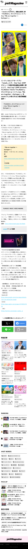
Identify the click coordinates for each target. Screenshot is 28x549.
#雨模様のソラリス (6, 355)
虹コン (11, 459)
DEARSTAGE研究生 (16, 477)
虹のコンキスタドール (15, 456)
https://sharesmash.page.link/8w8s (15, 224)
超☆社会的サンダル (6, 399)
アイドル (19, 459)
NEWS (2, 9)
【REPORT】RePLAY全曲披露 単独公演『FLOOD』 (13, 522)
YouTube (5, 459)
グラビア (23, 471)
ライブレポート (6, 471)
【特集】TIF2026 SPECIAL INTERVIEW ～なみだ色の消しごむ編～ (14, 530)
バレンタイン (6, 465)
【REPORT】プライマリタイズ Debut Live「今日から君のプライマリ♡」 (13, 526)
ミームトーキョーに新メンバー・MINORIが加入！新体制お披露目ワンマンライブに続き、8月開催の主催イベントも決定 (20, 405)
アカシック (18, 373)
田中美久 (5, 474)
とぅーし (21, 352)
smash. (5, 229)
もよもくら (5, 477)
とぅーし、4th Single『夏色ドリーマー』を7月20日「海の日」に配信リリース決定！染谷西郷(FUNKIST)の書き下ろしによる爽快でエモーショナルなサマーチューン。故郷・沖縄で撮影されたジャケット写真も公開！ (20, 356)
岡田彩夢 (16, 471)
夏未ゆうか (19, 474)
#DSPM (4, 352)
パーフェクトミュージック (7, 376)
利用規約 (7, 544)
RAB (16, 352)
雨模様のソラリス (6, 378)
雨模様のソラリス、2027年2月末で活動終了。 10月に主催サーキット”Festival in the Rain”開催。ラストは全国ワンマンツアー (8, 358)
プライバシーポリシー (16, 544)
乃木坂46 (22, 465)
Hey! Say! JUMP (7, 21)
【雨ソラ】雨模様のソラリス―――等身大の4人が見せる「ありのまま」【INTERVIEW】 (13, 518)
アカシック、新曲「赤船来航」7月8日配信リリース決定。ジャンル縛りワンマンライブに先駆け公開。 (20, 379)
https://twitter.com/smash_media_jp (12, 311)
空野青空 (15, 465)
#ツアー (9, 352)
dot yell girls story (19, 462)
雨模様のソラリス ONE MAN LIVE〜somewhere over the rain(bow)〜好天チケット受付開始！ (7, 382)
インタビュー (18, 468)
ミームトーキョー (19, 399)
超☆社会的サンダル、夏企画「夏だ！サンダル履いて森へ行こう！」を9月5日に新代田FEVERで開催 (7, 403)
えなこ (12, 474)
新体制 (17, 402)
